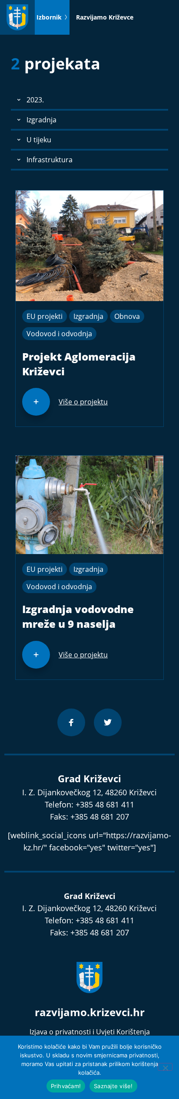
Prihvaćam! (66, 1086)
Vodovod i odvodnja (59, 333)
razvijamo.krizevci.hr (90, 1012)
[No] (165, 1067)
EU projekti (45, 316)
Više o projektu (83, 402)
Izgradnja (88, 316)
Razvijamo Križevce (104, 17)
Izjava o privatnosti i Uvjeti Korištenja (90, 1032)
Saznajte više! (113, 1086)
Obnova (127, 316)
